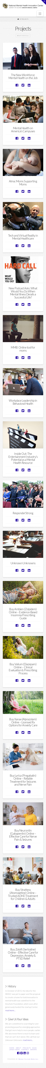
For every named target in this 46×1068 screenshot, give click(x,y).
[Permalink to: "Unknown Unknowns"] (23, 544)
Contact (25, 1049)
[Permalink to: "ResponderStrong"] (23, 494)
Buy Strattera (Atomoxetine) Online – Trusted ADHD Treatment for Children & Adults (23, 894)
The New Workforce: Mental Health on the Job (23, 76)
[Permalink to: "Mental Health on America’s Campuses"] (23, 109)
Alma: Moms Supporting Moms (23, 182)
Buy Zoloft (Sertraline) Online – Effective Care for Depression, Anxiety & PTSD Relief (23, 954)
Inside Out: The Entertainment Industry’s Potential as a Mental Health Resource (23, 458)
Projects (24, 19)
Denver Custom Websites (28, 1059)
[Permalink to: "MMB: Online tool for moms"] (23, 328)
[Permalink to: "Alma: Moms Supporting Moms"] (23, 162)
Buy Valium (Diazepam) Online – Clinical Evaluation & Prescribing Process (23, 668)
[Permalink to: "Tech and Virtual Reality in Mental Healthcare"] (23, 216)
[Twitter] (21, 1053)
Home (11, 1048)
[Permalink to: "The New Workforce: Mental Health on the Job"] (23, 56)
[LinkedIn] (24, 1053)
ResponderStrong (23, 513)
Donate (33, 1049)
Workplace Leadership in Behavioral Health (23, 402)
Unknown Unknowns (23, 563)
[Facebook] (18, 1053)
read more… (10, 1010)
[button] (40, 14)
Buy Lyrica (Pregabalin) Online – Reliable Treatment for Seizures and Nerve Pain (23, 780)
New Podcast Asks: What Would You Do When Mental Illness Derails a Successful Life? (23, 293)
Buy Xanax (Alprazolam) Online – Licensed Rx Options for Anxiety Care (23, 722)
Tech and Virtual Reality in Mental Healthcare (23, 237)
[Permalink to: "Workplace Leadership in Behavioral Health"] (23, 381)
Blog (34, 1048)
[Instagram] (28, 1053)
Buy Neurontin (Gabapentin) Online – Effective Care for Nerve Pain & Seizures (23, 835)
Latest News (14, 1049)
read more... (28, 1040)
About (18, 1048)
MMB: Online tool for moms (23, 349)
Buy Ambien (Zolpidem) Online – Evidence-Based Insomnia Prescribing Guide (23, 613)
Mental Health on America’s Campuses (23, 129)
